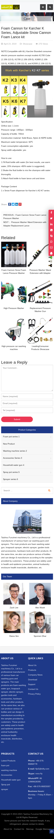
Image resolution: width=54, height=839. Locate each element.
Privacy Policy (34, 694)
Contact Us (33, 689)
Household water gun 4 (13, 465)
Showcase (27, 44)
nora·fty (38, 773)
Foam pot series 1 (11, 436)
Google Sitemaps (43, 829)
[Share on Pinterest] (20, 204)
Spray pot (5, 784)
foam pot (5, 765)
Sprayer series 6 (10, 479)
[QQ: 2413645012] (51, 253)
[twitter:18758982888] (51, 218)
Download (32, 679)
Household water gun (11, 780)
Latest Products (8, 760)
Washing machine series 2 (15, 451)
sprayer (4, 789)
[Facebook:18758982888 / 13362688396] (51, 212)
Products (32, 670)
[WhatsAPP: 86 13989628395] (51, 241)
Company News (35, 675)
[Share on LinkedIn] (16, 204)
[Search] (49, 490)
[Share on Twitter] (13, 204)
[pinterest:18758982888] (51, 224)
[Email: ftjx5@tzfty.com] (51, 247)
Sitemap (30, 829)
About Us (32, 665)
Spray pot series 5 (11, 472)
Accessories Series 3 (12, 458)
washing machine (9, 770)
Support (31, 684)
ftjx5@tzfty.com (42, 769)
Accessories (6, 775)
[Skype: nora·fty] (51, 236)
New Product (9, 444)
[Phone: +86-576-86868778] (51, 230)
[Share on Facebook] (9, 204)
